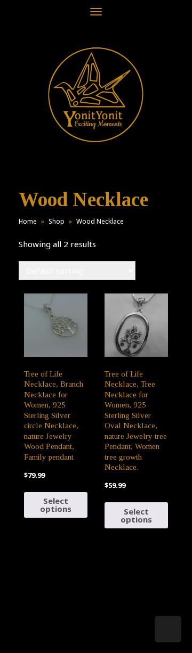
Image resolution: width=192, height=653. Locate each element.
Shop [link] (57, 221)
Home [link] (28, 221)
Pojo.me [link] (78, 627)
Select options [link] (55, 504)
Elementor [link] (111, 634)
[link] (96, 94)
